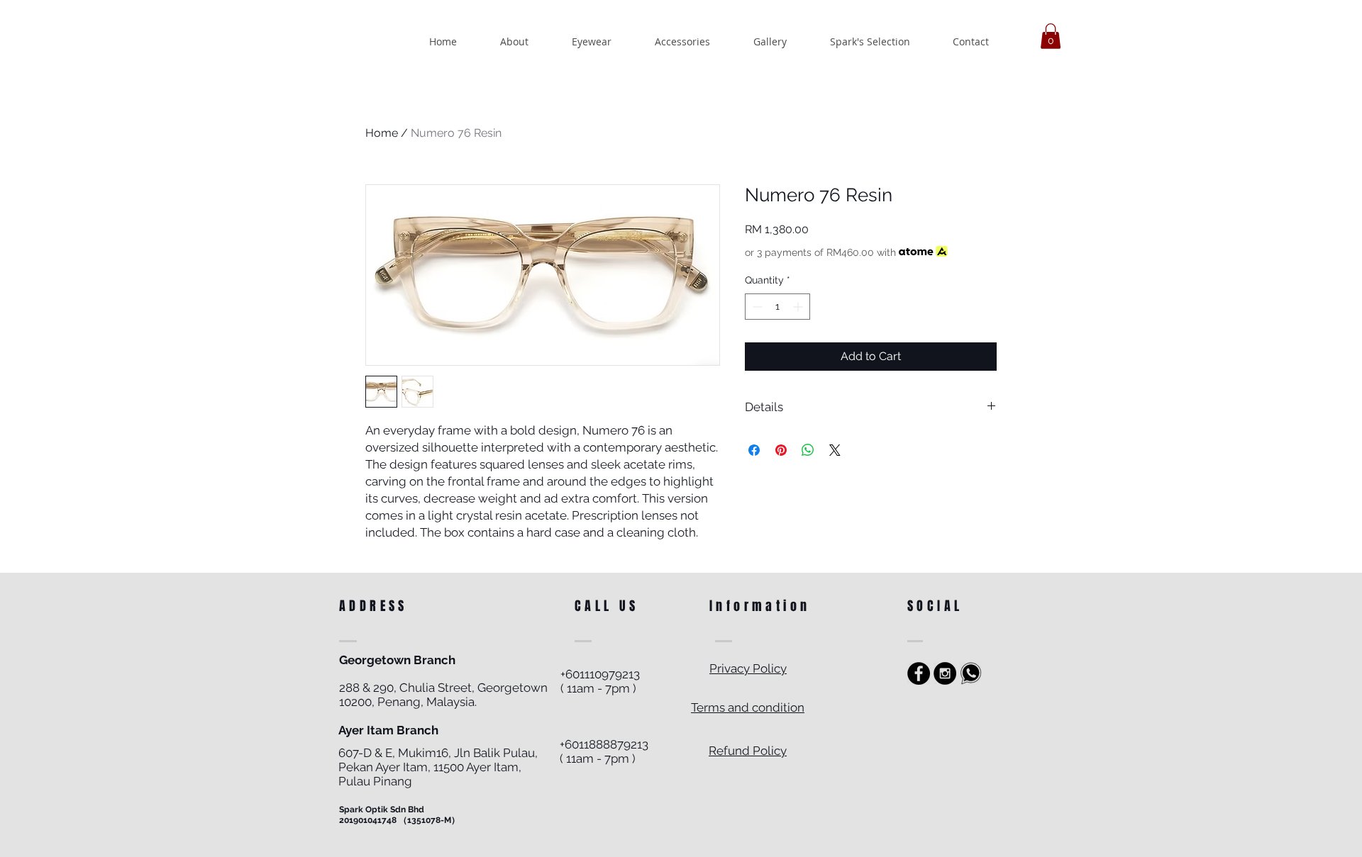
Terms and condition (747, 707)
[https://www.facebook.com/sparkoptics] (918, 673)
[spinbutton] (777, 306)
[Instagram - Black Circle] (945, 673)
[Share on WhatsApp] (807, 450)
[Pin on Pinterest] (781, 450)
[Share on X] (834, 450)
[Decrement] (756, 306)
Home (381, 133)
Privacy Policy (748, 668)
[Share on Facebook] (754, 450)
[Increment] (799, 306)
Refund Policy (748, 751)
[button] (1050, 36)
